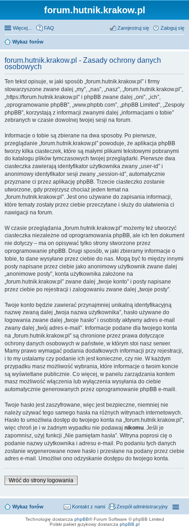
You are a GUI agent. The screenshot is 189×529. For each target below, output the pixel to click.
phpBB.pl (129, 524)
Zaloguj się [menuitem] (172, 28)
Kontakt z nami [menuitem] (88, 506)
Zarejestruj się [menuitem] (133, 28)
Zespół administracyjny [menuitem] (142, 506)
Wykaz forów (28, 506)
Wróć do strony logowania (41, 480)
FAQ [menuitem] (49, 28)
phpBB (81, 519)
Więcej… (23, 28)
